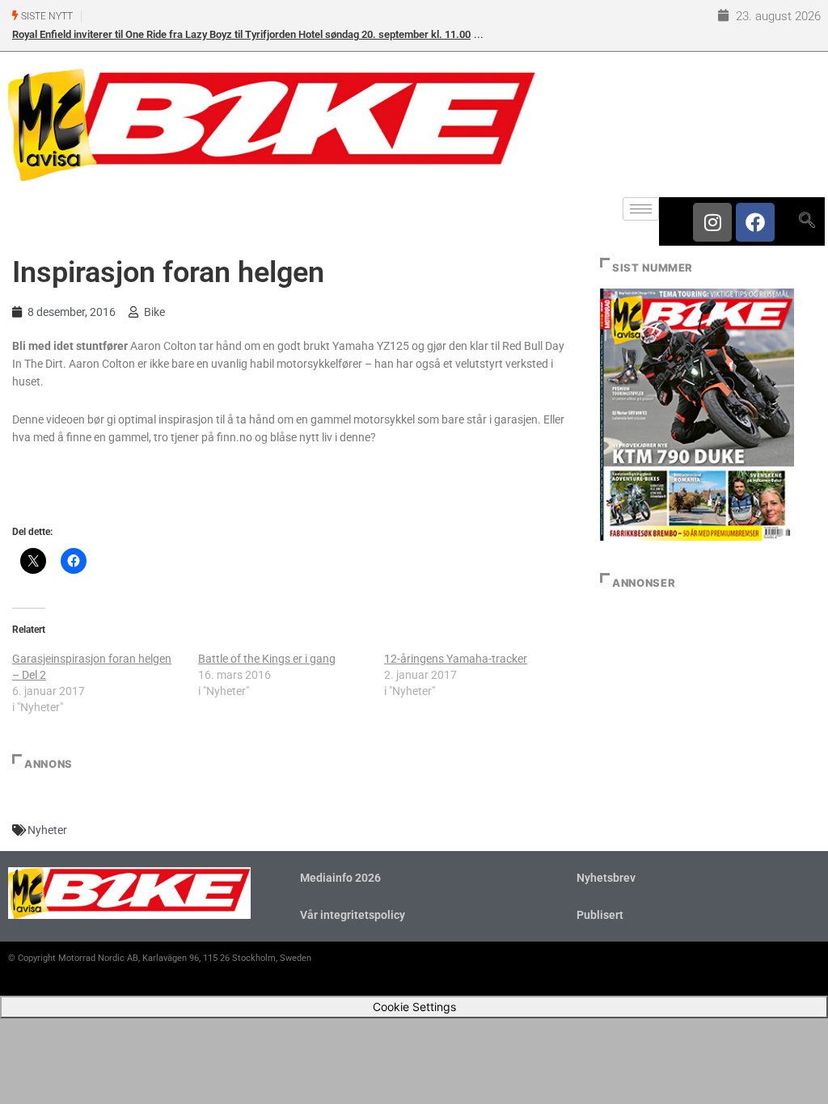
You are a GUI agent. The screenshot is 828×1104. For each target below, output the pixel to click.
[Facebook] (755, 222)
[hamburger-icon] (641, 209)
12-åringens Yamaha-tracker (455, 658)
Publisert (600, 914)
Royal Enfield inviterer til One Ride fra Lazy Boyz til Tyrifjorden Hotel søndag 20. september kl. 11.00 (241, 34)
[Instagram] (712, 222)
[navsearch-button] (806, 221)
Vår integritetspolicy (352, 914)
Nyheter (47, 830)
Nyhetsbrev (606, 877)
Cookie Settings (414, 1006)
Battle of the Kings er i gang (267, 658)
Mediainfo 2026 (340, 877)
